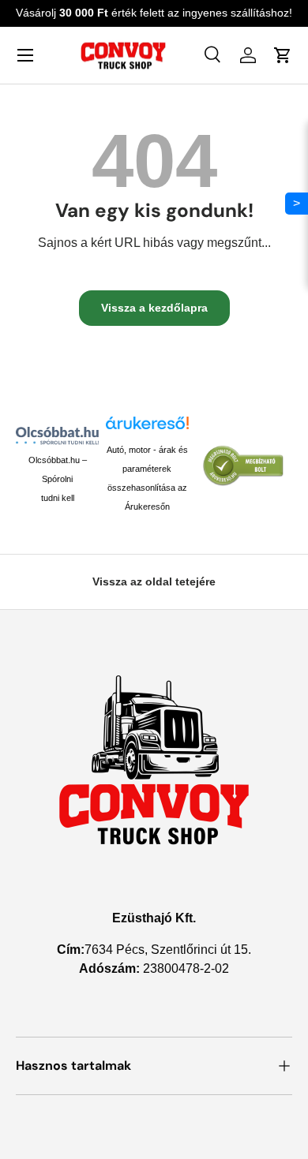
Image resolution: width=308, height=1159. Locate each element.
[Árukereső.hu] (147, 428)
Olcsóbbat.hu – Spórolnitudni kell (57, 479)
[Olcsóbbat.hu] (57, 435)
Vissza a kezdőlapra (154, 307)
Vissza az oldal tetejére (154, 581)
